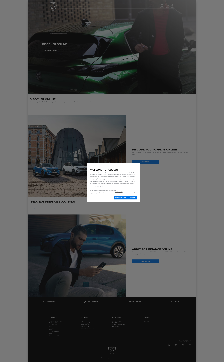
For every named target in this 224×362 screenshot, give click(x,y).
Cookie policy (119, 192)
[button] (131, 165)
